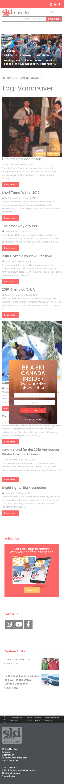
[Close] (52, 366)
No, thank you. (33, 419)
